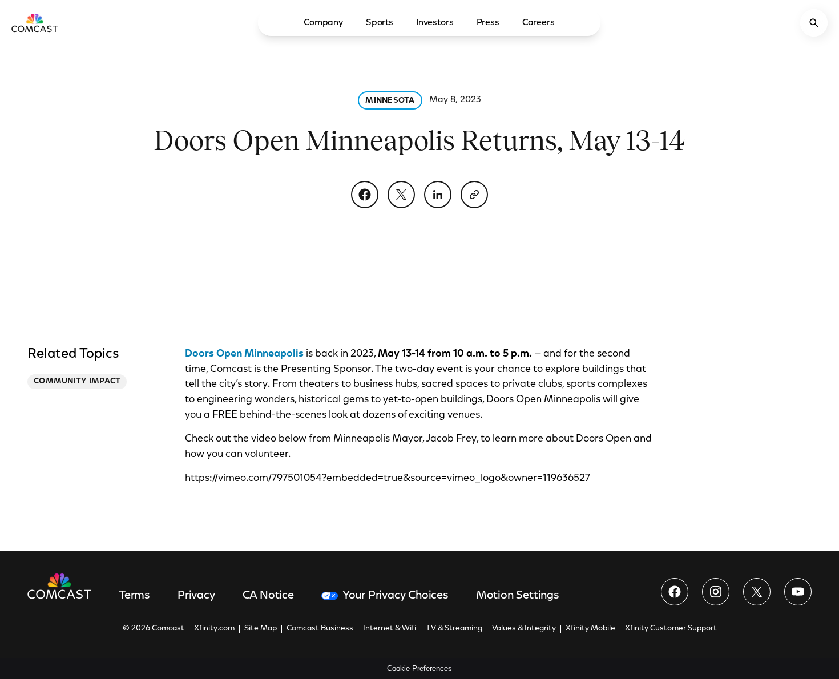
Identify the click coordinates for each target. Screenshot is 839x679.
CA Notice (268, 595)
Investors (435, 22)
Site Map (260, 629)
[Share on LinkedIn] (437, 194)
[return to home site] (34, 23)
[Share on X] (401, 194)
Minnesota (390, 101)
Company (323, 22)
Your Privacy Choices (395, 595)
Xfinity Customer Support (671, 629)
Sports (379, 22)
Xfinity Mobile (590, 629)
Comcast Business (320, 629)
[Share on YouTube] (798, 591)
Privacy (196, 595)
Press (488, 22)
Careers (538, 22)
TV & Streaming (454, 629)
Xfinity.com (214, 629)
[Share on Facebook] (364, 194)
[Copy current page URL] (474, 194)
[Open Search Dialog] (814, 23)
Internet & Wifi (389, 629)
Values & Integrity (524, 629)
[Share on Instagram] (715, 591)
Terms (134, 595)
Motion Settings (517, 595)
